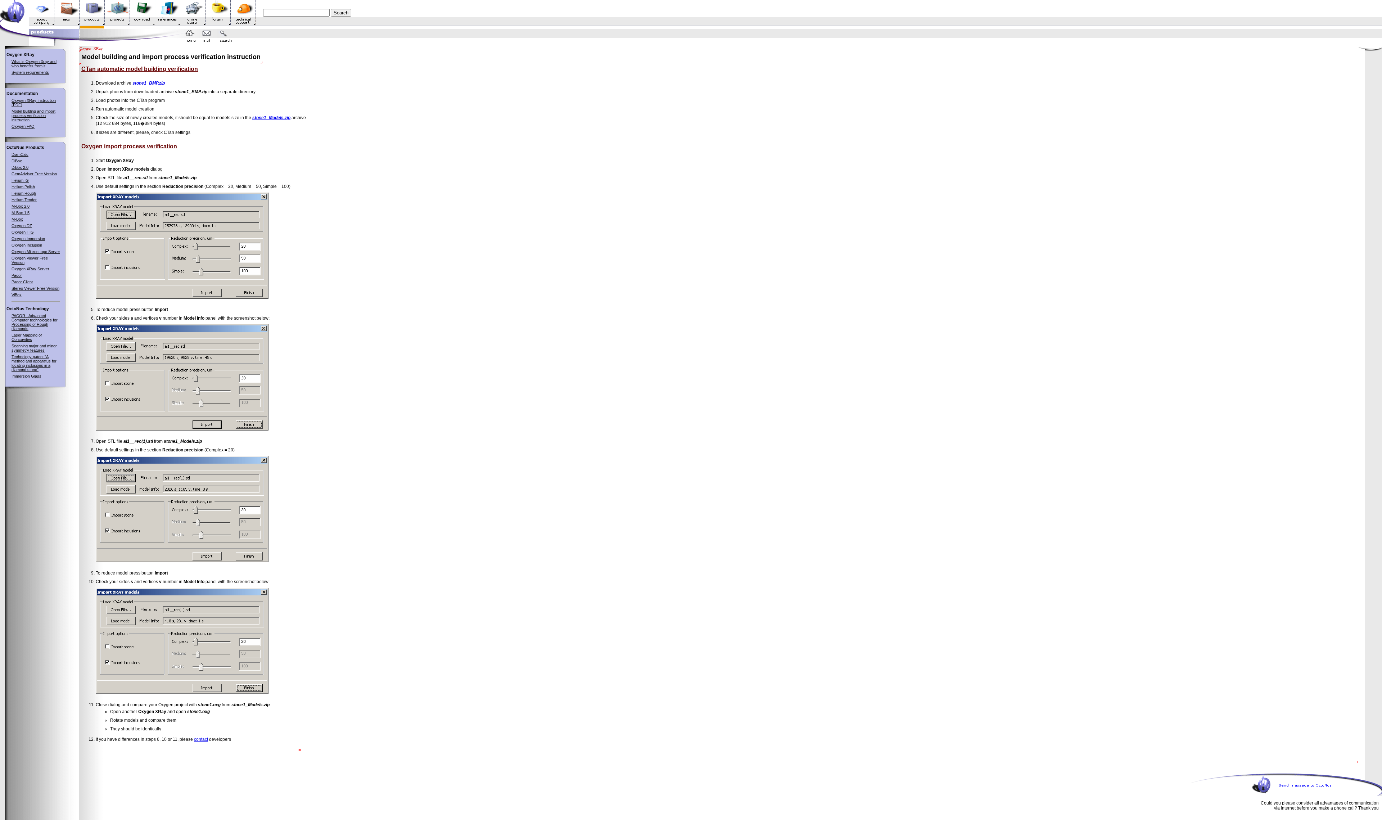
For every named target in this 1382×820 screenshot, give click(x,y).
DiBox (17, 161)
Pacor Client (22, 282)
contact (201, 739)
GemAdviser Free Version (34, 174)
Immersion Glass (26, 376)
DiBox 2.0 (20, 167)
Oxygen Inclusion (27, 245)
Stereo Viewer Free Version (35, 288)
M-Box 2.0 (21, 206)
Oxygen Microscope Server (36, 251)
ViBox (17, 295)
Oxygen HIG (23, 232)
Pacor (17, 275)
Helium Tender (24, 200)
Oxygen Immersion (28, 238)
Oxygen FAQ (23, 126)
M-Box (17, 219)
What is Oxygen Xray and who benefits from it (34, 63)
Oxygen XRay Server (30, 269)
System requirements (30, 72)
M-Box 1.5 (21, 213)
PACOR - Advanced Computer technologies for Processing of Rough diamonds (35, 322)
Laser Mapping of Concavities (27, 337)
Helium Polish (23, 187)
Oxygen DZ (22, 226)
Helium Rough (24, 193)
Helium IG (20, 180)
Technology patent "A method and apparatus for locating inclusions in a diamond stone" (34, 363)
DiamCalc (20, 154)
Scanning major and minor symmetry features (34, 348)
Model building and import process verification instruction (33, 115)
